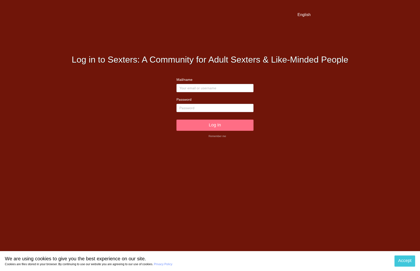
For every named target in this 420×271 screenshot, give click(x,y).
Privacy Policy (163, 264)
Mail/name (184, 80)
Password (184, 99)
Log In (215, 125)
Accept (404, 260)
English (304, 15)
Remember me (217, 136)
